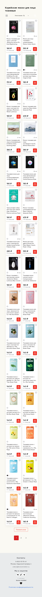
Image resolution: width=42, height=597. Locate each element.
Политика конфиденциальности (21, 587)
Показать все (21, 530)
